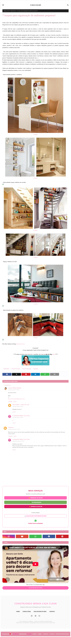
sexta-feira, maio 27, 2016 (17, 406)
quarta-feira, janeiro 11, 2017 (14, 429)
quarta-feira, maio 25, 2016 (13, 389)
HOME (18, 611)
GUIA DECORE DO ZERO (40, 611)
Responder (10, 401)
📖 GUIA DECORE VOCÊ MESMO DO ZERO (35, 515)
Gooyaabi (29, 634)
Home (34, 633)
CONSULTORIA (27, 611)
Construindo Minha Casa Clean (21, 415)
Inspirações (35, 368)
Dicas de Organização (26, 368)
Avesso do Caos (20, 344)
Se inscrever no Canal (35, 587)
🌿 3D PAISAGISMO (35, 502)
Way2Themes (16, 634)
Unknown (11, 427)
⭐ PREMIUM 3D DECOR (35, 498)
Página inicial (6, 10)
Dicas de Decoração (16, 368)
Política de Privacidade (62, 633)
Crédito (35, 134)
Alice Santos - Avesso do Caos (20, 404)
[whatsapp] (35, 536)
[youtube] (22, 536)
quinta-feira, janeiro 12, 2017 (18, 441)
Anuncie (45, 633)
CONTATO (52, 611)
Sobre (39, 633)
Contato (52, 633)
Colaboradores (13, 10)
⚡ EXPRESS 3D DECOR (35, 506)
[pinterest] (62, 536)
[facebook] (49, 536)
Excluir (15, 401)
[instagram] (8, 536)
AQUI (54, 354)
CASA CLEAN (35, 5)
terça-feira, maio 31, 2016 (17, 417)
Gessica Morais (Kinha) (14, 388)
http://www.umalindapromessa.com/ (16, 398)
